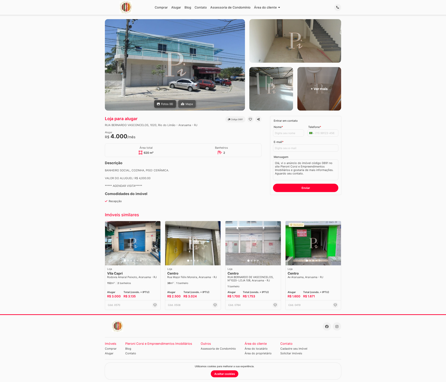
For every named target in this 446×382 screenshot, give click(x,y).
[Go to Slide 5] (137, 261)
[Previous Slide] (108, 243)
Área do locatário (256, 348)
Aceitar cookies (224, 374)
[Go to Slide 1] (125, 261)
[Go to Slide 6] (140, 261)
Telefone (314, 127)
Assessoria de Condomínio (230, 7)
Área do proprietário (258, 353)
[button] (132, 243)
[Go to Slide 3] (131, 261)
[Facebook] (327, 326)
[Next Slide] (156, 243)
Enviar (306, 188)
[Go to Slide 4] (134, 261)
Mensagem (281, 157)
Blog (187, 7)
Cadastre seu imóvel (293, 348)
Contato (201, 7)
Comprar (161, 7)
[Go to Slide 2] (128, 261)
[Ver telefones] (337, 7)
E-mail (278, 142)
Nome (278, 127)
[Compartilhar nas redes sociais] (258, 119)
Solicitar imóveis (291, 353)
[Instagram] (337, 326)
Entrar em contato (286, 120)
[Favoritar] (250, 119)
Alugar (176, 7)
